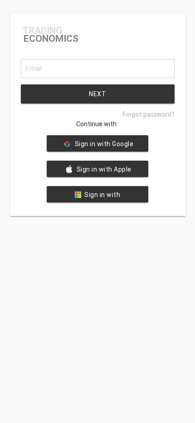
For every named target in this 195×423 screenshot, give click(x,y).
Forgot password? (149, 114)
